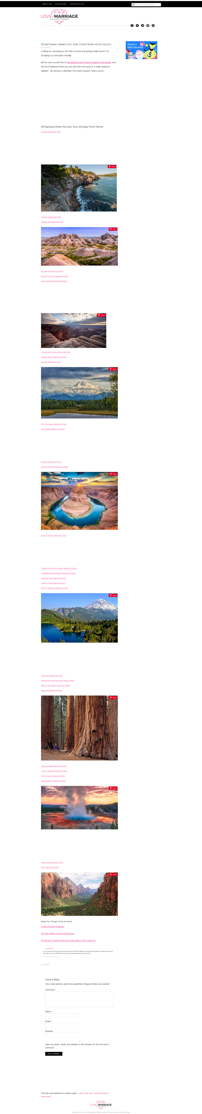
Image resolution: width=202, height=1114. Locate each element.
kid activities (45, 47)
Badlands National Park (52, 222)
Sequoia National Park (51, 690)
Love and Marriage (59, 16)
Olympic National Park (51, 676)
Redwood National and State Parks (57, 680)
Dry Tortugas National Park (54, 424)
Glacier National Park (51, 462)
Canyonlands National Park (54, 281)
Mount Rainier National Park (54, 588)
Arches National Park (51, 217)
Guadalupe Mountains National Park (58, 573)
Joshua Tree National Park (53, 578)
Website (49, 1031)
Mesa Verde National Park (53, 583)
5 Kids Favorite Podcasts (52, 926)
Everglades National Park (53, 429)
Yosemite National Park (52, 862)
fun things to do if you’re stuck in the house (89, 62)
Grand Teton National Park (53, 535)
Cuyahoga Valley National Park (55, 352)
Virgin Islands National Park (54, 771)
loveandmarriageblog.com (51, 957)
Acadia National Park (51, 132)
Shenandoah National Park (54, 766)
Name (48, 1011)
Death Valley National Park (54, 357)
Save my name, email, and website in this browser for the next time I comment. (77, 1046)
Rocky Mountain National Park (55, 685)
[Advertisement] (141, 145)
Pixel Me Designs (124, 1112)
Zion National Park (50, 867)
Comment (50, 990)
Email (48, 1021)
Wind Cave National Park (53, 776)
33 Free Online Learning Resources (57, 933)
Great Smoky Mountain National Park (58, 568)
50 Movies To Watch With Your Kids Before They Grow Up (68, 940)
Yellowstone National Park (53, 781)
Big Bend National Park (52, 271)
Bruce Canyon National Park (54, 276)
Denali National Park (51, 362)
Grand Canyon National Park (54, 467)
